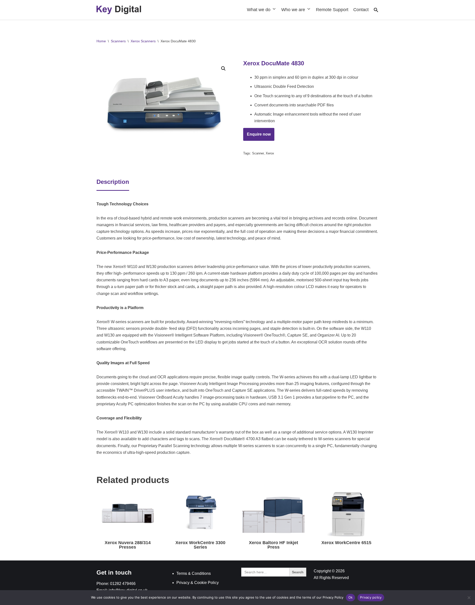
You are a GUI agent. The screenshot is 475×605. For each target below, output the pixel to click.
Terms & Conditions (193, 573)
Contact (361, 9)
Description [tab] (112, 181)
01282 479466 (123, 583)
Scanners (118, 41)
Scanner (258, 153)
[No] (468, 597)
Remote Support (332, 9)
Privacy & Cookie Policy (197, 583)
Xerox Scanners (143, 41)
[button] (376, 11)
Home (101, 41)
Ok (350, 597)
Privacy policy (371, 597)
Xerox (270, 153)
